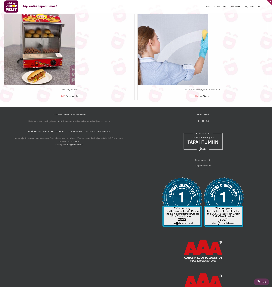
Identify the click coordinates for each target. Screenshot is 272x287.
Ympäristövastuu (203, 165)
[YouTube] (203, 121)
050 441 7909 (73, 141)
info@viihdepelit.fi (75, 144)
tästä (60, 121)
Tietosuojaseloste (203, 160)
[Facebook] (198, 121)
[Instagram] (207, 121)
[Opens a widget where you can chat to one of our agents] (261, 282)
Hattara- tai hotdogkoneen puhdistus (202, 89)
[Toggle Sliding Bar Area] (269, 2)
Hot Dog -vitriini (69, 89)
